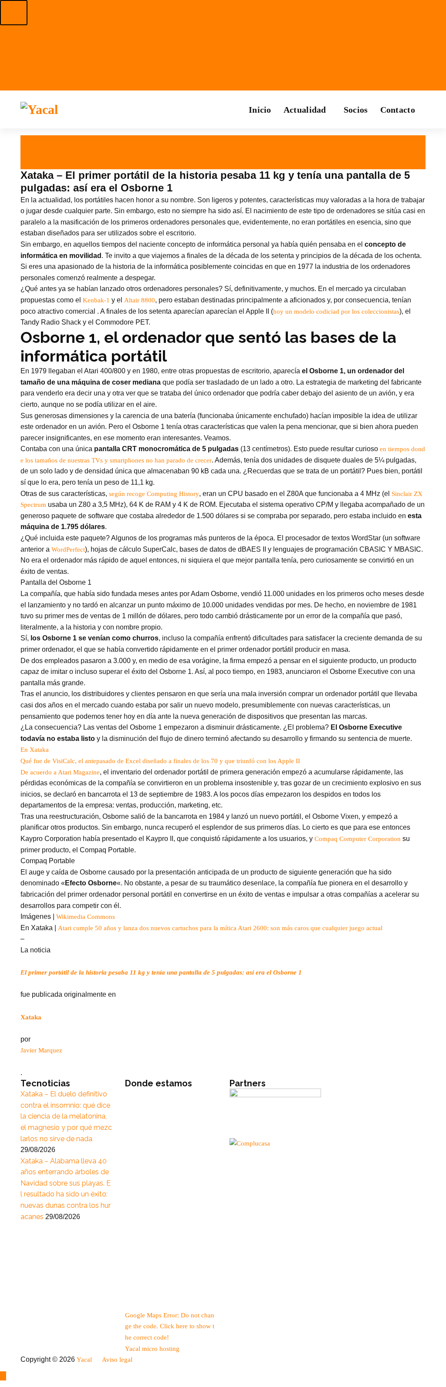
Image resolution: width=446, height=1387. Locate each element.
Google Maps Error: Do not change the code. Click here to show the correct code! (169, 1326)
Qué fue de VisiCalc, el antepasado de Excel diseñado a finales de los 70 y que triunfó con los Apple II (160, 760)
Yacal (85, 1359)
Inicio (260, 109)
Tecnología (38, 164)
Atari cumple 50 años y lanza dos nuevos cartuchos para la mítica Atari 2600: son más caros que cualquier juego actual (220, 928)
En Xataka (34, 749)
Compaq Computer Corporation (357, 838)
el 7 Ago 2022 (41, 141)
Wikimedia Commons (85, 916)
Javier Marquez (41, 1050)
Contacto (397, 109)
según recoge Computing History (154, 493)
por (29, 152)
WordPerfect (68, 549)
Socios (356, 109)
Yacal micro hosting (152, 1348)
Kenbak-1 (96, 300)
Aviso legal (118, 1359)
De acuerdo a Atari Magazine (60, 772)
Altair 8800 (139, 300)
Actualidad (305, 109)
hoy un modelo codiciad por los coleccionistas (336, 311)
